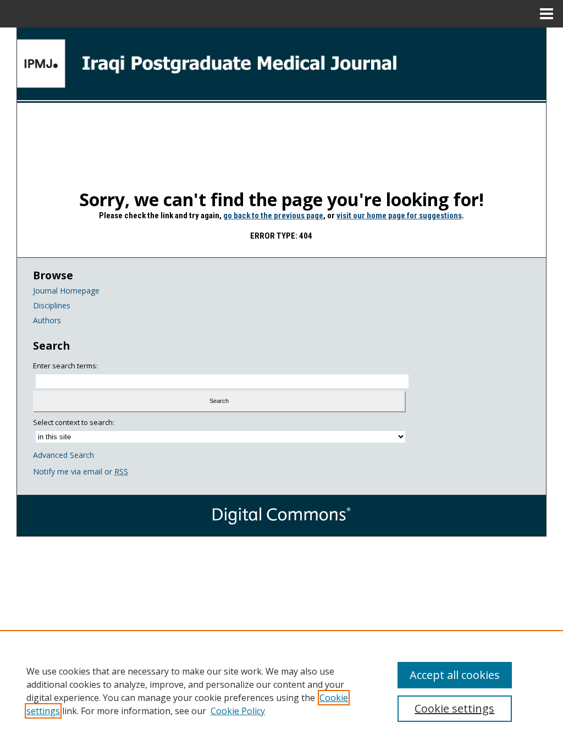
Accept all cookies (455, 674)
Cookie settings (454, 708)
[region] (281, 690)
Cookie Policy (238, 711)
